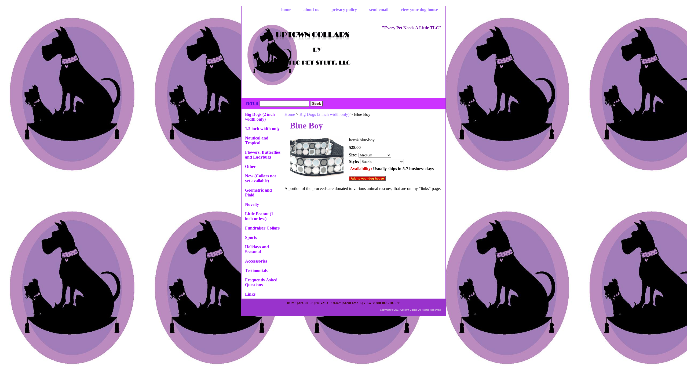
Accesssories (256, 261)
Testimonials (256, 270)
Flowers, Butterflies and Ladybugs (262, 154)
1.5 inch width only (262, 128)
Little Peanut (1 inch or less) (259, 216)
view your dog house (419, 9)
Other (250, 166)
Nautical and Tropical (256, 140)
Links (250, 294)
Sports (251, 237)
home (286, 9)
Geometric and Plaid (258, 192)
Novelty (252, 204)
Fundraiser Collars (262, 228)
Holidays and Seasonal (257, 249)
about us (311, 9)
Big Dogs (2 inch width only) (324, 114)
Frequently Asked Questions (261, 282)
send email (378, 9)
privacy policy (344, 9)
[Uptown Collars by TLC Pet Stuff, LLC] (309, 56)
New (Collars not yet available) (260, 178)
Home (289, 114)
